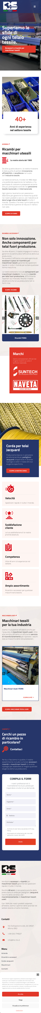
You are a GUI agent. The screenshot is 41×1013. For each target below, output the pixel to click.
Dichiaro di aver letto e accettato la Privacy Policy (20, 830)
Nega (20, 1000)
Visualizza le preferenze (20, 1006)
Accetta (20, 994)
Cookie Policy (19, 1010)
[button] (38, 975)
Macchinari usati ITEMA (13, 688)
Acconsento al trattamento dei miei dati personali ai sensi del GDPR (20, 834)
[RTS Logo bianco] (10, 2)
